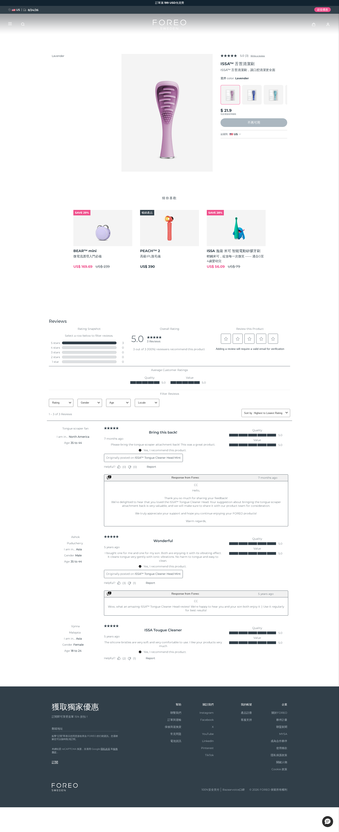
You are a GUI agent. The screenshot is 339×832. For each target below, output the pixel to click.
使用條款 (281, 748)
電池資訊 (175, 741)
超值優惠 (322, 9)
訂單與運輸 (174, 720)
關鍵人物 (281, 762)
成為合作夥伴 (279, 741)
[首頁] (169, 25)
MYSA (283, 734)
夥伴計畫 (281, 720)
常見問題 (175, 734)
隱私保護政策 (279, 755)
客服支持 (246, 720)
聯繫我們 (175, 712)
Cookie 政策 (279, 769)
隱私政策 (105, 748)
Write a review (258, 56)
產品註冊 (246, 712)
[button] (327, 821)
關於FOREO (279, 712)
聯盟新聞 (281, 727)
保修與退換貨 (173, 727)
